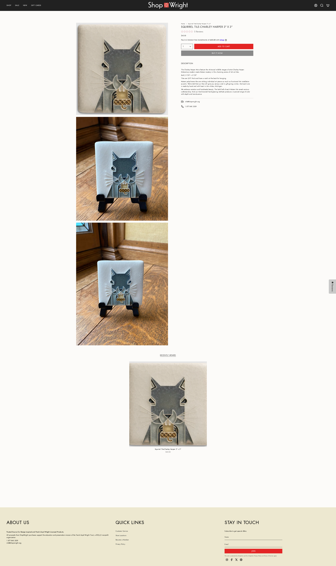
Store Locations (121, 535)
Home (183, 24)
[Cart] (328, 5)
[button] (9, 5)
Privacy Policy (120, 544)
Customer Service (122, 531)
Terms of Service (268, 556)
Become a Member (122, 540)
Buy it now (217, 53)
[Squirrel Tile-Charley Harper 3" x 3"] (168, 404)
